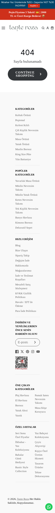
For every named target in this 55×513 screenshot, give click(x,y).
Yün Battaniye (23, 159)
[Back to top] (49, 498)
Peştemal (20, 120)
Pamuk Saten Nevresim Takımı (42, 399)
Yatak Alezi (21, 410)
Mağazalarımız (23, 270)
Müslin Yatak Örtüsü (26, 194)
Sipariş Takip (22, 255)
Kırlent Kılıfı (22, 125)
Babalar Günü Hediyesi (20, 458)
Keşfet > (34, 6)
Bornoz (19, 405)
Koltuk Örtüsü (23, 115)
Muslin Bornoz (23, 149)
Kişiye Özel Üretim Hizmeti (41, 455)
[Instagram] (32, 351)
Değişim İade (22, 260)
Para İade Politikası (25, 311)
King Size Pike (23, 154)
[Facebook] (17, 351)
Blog (17, 245)
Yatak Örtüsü (22, 144)
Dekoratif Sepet (23, 227)
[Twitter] (22, 351)
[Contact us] (49, 507)
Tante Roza (23, 499)
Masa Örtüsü (22, 139)
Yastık (18, 415)
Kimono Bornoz (24, 222)
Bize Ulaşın (21, 250)
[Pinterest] (27, 351)
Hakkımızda (21, 265)
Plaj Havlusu (22, 395)
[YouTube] (38, 351)
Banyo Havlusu (23, 217)
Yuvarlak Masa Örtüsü (27, 180)
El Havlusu (21, 400)
